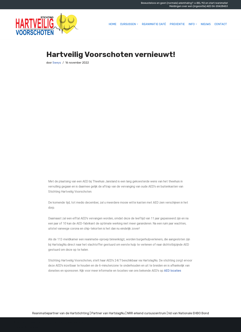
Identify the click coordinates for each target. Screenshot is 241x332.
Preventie (177, 24)
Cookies (32, 327)
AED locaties (172, 270)
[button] (137, 24)
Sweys (57, 62)
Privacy (18, 327)
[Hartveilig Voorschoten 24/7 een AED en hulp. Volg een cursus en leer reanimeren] (46, 24)
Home (112, 24)
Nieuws (206, 24)
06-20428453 (220, 6)
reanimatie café (154, 24)
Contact (220, 24)
